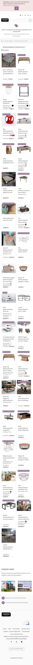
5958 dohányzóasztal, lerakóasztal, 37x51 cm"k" (8, 161)
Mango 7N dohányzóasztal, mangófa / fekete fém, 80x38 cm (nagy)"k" (23, 458)
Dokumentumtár (25, 628)
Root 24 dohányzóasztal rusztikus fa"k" (7, 250)
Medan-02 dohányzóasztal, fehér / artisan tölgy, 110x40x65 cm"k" (8, 368)
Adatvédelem (16, 628)
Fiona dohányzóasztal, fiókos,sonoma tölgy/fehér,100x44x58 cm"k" (24, 131)
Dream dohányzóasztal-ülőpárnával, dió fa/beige (8, 190)
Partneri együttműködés (16, 634)
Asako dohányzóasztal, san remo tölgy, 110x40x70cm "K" (23, 161)
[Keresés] (30, 46)
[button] (14, 47)
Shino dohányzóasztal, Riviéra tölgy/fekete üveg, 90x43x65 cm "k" (24, 428)
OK (16, 8)
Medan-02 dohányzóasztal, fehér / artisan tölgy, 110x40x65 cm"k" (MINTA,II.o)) (23, 71)
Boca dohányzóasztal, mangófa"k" (8, 428)
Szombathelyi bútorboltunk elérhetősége (16, 602)
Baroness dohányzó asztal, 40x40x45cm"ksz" (23, 101)
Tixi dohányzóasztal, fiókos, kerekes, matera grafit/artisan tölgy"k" (23, 220)
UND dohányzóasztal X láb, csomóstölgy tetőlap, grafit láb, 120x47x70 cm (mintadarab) (23, 398)
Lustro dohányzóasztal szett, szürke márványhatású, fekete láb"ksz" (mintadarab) (23, 309)
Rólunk (5, 628)
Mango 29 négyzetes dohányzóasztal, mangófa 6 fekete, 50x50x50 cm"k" (8, 398)
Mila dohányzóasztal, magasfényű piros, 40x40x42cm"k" (8, 131)
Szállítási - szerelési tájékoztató (11, 631)
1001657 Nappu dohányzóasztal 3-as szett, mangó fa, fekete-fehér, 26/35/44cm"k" (23, 339)
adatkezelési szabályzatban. (11, 5)
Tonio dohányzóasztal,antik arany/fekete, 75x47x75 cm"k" (24, 190)
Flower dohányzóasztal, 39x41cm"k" (8, 101)
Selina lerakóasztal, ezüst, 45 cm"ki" (8, 219)
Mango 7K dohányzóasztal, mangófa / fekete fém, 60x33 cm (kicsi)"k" (23, 279)
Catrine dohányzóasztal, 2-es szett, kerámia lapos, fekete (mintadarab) (8, 517)
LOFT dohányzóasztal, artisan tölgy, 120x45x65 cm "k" (23, 368)
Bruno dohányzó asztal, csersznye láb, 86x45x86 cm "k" (8, 71)
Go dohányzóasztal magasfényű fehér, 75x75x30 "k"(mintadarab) (8, 339)
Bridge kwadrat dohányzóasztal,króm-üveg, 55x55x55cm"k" (8, 458)
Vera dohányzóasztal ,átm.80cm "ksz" (23, 487)
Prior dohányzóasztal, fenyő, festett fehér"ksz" (23, 250)
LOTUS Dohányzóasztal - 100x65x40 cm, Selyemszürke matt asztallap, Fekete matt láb (8, 547)
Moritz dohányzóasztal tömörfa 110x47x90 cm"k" (24, 517)
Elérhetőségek (26, 631)
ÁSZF (9, 628)
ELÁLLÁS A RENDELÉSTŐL (16, 648)
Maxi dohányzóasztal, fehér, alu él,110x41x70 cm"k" (8, 309)
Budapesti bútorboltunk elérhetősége (15, 598)
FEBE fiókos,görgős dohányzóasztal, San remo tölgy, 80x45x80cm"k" (8, 279)
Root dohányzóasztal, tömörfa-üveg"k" (8, 487)
